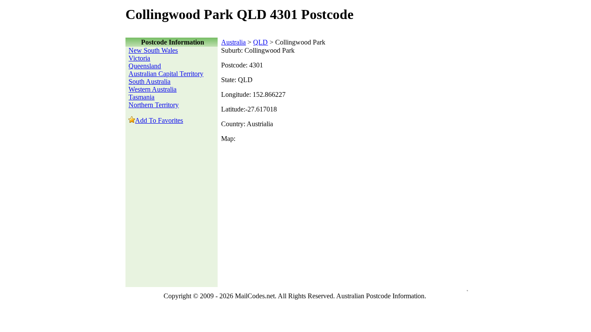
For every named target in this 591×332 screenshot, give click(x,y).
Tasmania (141, 97)
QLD (260, 42)
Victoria (139, 58)
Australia (233, 42)
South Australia (149, 81)
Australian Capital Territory (165, 73)
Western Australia (152, 89)
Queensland (144, 66)
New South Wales (153, 50)
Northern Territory (153, 105)
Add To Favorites (159, 120)
